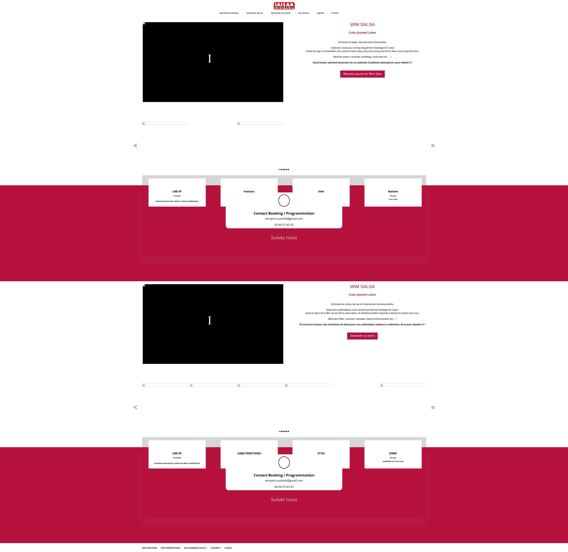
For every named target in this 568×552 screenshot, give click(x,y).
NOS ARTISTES (149, 547)
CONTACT (216, 547)
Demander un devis (362, 335)
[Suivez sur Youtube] (299, 247)
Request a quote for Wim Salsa (362, 74)
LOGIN (228, 547)
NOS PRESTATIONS (170, 547)
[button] (135, 145)
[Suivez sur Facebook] (269, 247)
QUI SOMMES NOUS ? (195, 547)
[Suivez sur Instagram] (284, 247)
